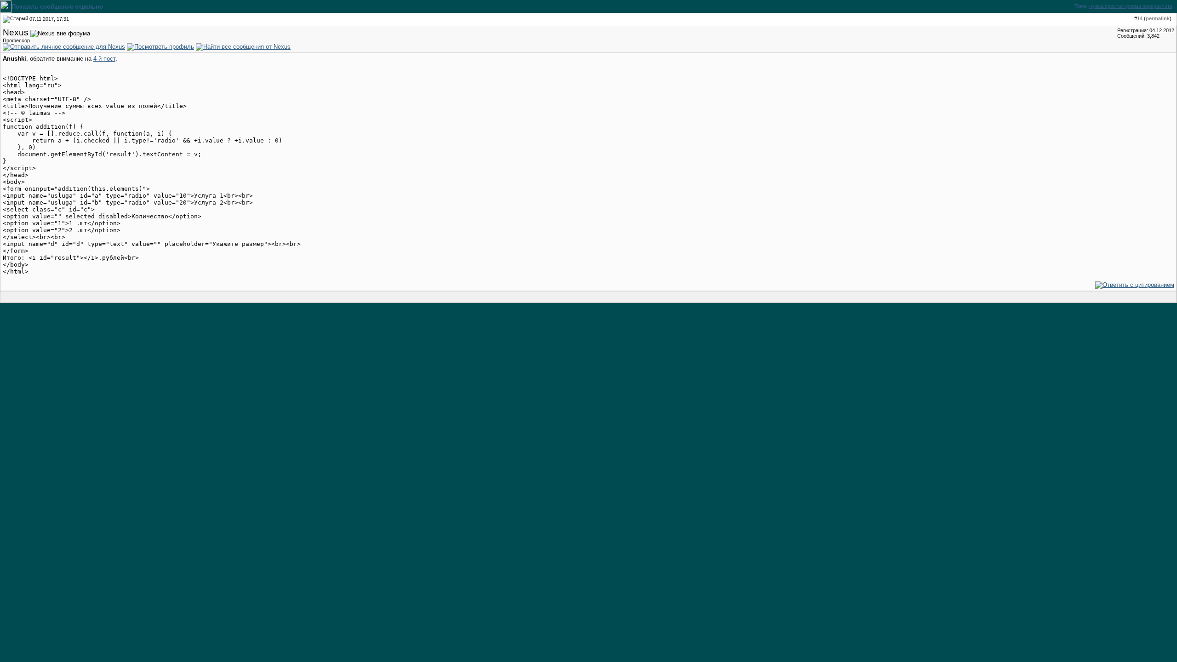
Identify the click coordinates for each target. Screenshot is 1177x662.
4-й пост (104, 58)
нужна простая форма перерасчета (1130, 6)
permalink (1158, 18)
